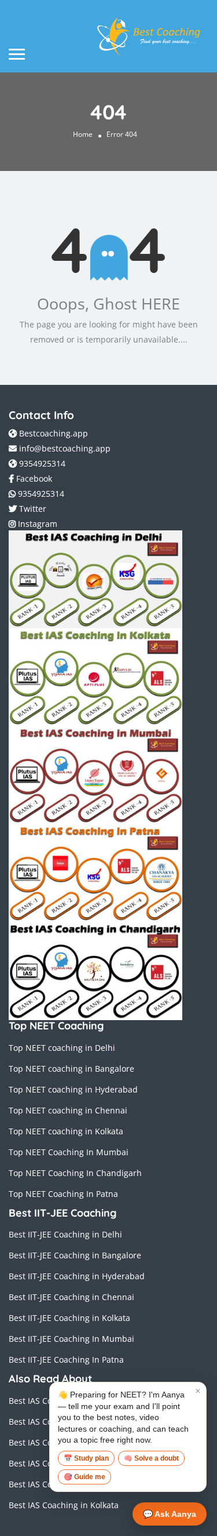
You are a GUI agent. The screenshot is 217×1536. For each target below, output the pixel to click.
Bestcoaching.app (52, 433)
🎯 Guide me (84, 1477)
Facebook (33, 478)
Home (83, 135)
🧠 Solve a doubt (151, 1458)
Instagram (36, 523)
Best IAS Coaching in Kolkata (64, 1504)
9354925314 (41, 463)
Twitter (31, 508)
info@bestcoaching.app (65, 448)
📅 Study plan (86, 1458)
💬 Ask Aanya (169, 1514)
